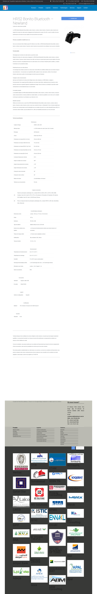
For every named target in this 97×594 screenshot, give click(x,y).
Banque (61, 431)
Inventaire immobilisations (41, 429)
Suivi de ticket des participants (42, 436)
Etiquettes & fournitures (17, 436)
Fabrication (62, 436)
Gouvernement (62, 439)
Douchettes (15, 431)
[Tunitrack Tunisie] (5, 8)
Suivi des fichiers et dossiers (42, 439)
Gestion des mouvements (41, 434)
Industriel (62, 444)
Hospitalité (62, 442)
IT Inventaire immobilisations (42, 431)
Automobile (62, 429)
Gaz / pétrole (62, 437)
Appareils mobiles (16, 429)
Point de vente (15, 434)
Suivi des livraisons (40, 437)
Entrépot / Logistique (64, 434)
